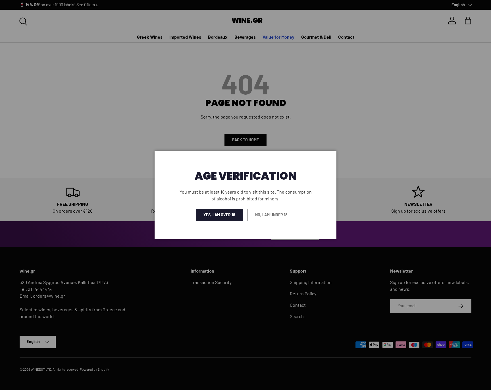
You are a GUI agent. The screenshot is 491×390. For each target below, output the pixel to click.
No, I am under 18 (271, 214)
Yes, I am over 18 (219, 214)
